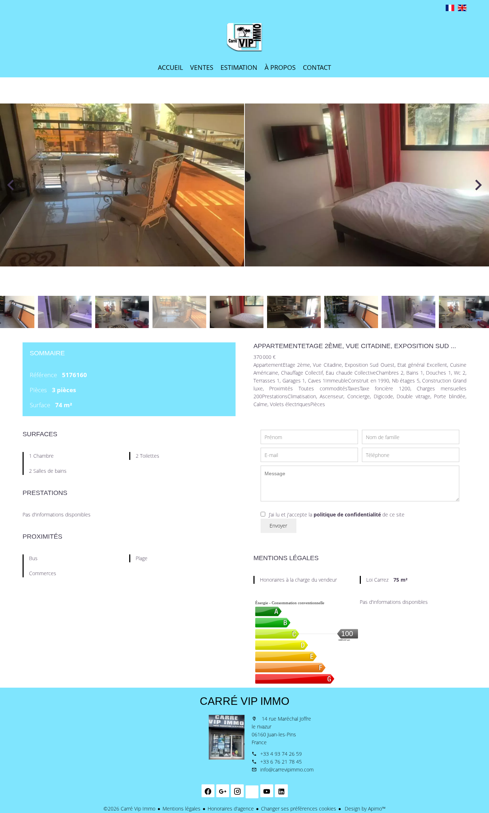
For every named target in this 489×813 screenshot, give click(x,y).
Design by (364, 808)
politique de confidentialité (347, 514)
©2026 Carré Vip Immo (129, 808)
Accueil (244, 37)
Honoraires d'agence (231, 808)
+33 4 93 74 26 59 (281, 753)
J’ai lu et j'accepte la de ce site (337, 514)
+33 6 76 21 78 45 (281, 761)
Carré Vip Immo (244, 701)
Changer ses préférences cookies (298, 808)
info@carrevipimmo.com (287, 769)
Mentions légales (181, 808)
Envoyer (278, 525)
